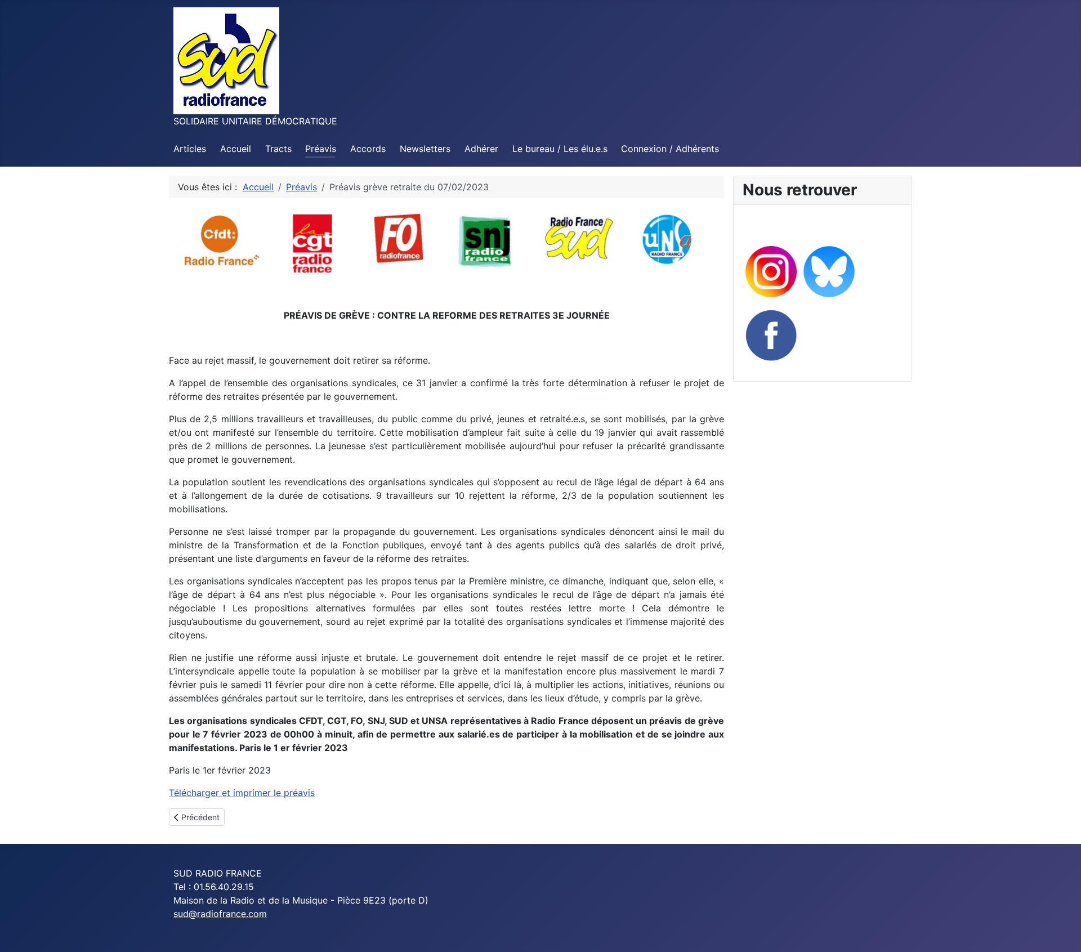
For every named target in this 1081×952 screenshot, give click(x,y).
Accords (368, 148)
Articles (189, 148)
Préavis (320, 148)
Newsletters (425, 148)
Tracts (278, 148)
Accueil (235, 148)
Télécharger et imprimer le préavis (242, 792)
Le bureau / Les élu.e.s (559, 148)
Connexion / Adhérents (670, 148)
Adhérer (481, 148)
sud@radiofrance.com (220, 913)
